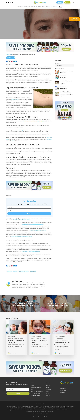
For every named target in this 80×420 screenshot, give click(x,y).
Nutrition (47, 393)
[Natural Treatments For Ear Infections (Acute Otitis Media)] (60, 303)
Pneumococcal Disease (58, 338)
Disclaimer (62, 392)
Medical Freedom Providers (37, 391)
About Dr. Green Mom (36, 387)
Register (18, 393)
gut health (13, 140)
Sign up (29, 214)
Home (7, 54)
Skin (56, 26)
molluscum (15, 271)
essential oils (9, 271)
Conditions (25, 26)
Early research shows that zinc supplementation (33, 121)
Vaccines (21, 338)
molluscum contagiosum (24, 271)
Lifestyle (47, 391)
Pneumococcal (62, 336)
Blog (11, 54)
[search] (73, 2)
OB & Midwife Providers (36, 393)
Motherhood (48, 389)
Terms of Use (63, 388)
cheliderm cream (14, 99)
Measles (37, 336)
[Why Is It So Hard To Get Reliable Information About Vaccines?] (20, 303)
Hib (13, 336)
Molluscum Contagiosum (48, 26)
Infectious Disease (37, 26)
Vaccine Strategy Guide (36, 395)
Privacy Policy (63, 390)
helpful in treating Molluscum (21, 130)
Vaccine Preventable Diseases (13, 338)
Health (30, 26)
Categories (57, 63)
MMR (40, 336)
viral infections (33, 271)
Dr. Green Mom (36, 36)
